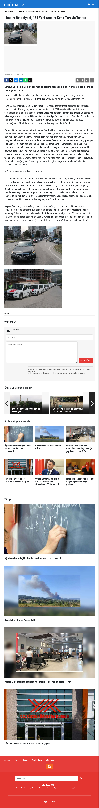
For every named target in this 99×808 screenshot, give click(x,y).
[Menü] (93, 4)
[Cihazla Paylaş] (30, 80)
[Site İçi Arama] (89, 4)
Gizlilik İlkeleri (37, 760)
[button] (82, 80)
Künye (17, 760)
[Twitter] (11, 80)
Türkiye (21, 12)
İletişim (26, 760)
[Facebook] (6, 80)
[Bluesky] (16, 80)
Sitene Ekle (50, 760)
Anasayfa (11, 12)
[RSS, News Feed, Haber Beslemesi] (49, 766)
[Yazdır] (78, 80)
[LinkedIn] (21, 80)
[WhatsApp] (25, 80)
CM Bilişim (51, 802)
